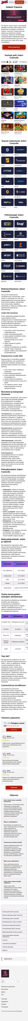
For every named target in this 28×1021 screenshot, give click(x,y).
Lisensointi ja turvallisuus (9, 943)
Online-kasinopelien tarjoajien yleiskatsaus (10, 936)
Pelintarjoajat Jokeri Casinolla (10, 918)
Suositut (3, 62)
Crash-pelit (16, 62)
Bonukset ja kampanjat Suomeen (11, 925)
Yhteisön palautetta (7, 947)
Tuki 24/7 (4, 940)
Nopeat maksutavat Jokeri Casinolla (12, 915)
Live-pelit (10, 62)
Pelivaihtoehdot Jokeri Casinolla (11, 928)
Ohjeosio (4, 950)
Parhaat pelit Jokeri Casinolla (10, 911)
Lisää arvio (14, 729)
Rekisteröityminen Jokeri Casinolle (12, 922)
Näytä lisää (14, 787)
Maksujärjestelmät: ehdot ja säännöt (12, 932)
